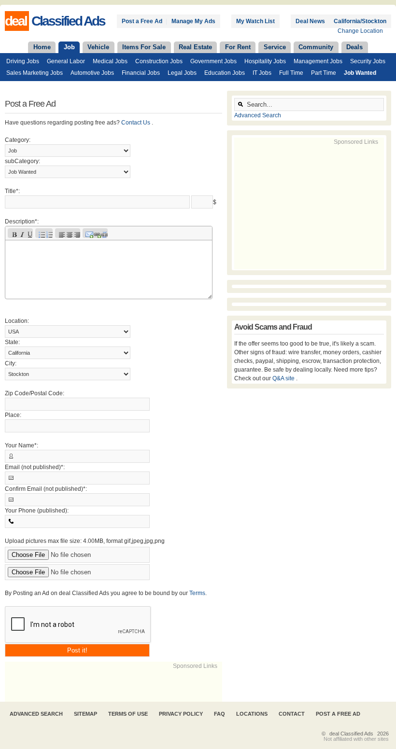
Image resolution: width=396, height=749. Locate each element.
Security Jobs (367, 61)
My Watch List (255, 21)
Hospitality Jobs (265, 61)
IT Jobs (262, 72)
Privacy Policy (181, 714)
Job (69, 47)
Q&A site (284, 378)
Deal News (310, 21)
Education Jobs (224, 72)
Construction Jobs (159, 61)
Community (315, 47)
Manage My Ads (193, 21)
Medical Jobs (110, 61)
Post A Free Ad (338, 714)
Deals (354, 47)
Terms (197, 593)
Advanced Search (257, 115)
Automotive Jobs (92, 72)
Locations (252, 714)
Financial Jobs (141, 72)
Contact (292, 714)
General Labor (66, 61)
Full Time (291, 72)
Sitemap (85, 714)
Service (275, 47)
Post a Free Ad (142, 21)
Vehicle (98, 47)
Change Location (360, 31)
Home (42, 47)
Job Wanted (360, 72)
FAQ (219, 714)
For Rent (238, 47)
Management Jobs (318, 61)
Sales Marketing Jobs (34, 72)
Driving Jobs (22, 61)
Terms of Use (128, 714)
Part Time (323, 72)
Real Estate (195, 47)
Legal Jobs (182, 72)
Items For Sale (144, 47)
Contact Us (136, 122)
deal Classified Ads (351, 733)
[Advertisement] (118, 684)
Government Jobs (213, 61)
